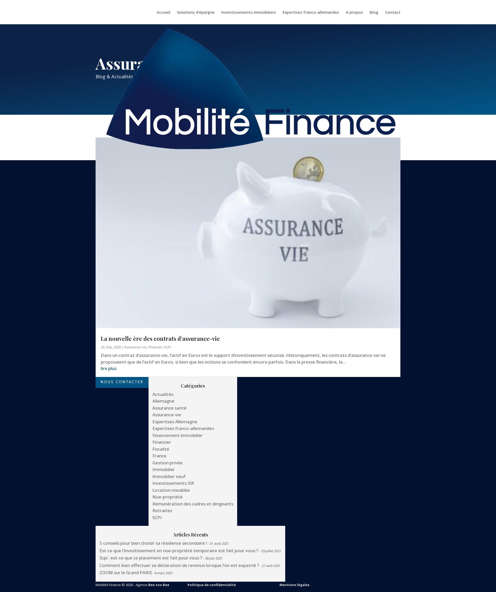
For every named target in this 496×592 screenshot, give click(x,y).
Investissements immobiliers (248, 12)
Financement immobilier (177, 435)
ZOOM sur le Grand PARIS (125, 572)
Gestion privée (167, 463)
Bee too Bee (158, 584)
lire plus (109, 368)
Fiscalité (160, 449)
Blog (374, 12)
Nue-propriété (167, 497)
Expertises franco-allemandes (311, 12)
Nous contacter (122, 382)
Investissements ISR (173, 483)
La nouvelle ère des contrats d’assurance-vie (160, 338)
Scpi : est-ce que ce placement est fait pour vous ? (150, 558)
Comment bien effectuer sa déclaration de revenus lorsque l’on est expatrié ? (179, 565)
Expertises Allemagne (174, 422)
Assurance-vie (135, 347)
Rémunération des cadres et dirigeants (192, 504)
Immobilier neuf (168, 476)
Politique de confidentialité (212, 584)
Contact (392, 12)
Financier (155, 347)
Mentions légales (294, 584)
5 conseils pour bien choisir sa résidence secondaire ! (153, 543)
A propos (354, 12)
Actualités (162, 394)
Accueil (163, 12)
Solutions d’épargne (196, 12)
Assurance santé (169, 408)
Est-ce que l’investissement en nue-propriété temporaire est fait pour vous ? (178, 550)
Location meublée (171, 490)
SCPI (167, 347)
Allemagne (163, 401)
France (159, 456)
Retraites (162, 510)
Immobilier (163, 469)
